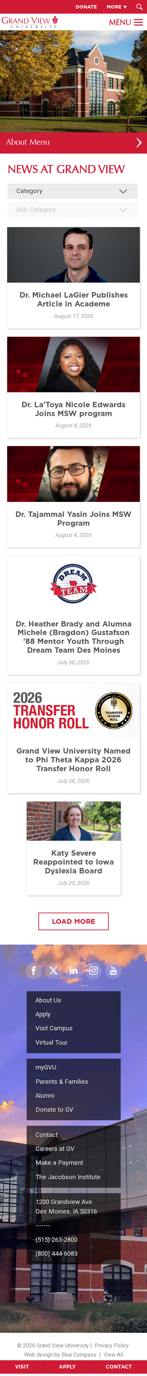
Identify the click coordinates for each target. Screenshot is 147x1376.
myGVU (46, 1067)
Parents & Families (62, 1081)
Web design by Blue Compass (60, 1354)
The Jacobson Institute (68, 1177)
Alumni (45, 1095)
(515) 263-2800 (57, 1239)
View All (113, 1354)
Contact (119, 1367)
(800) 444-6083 (57, 1253)
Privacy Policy (112, 1345)
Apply (67, 1367)
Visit (22, 1367)
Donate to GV (55, 1109)
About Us (48, 1000)
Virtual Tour (52, 1042)
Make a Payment (59, 1162)
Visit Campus (54, 1028)
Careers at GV (55, 1148)
